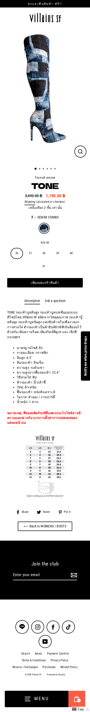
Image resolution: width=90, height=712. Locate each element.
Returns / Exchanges (25, 667)
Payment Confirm (58, 653)
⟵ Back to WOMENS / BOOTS (45, 526)
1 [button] (36, 169)
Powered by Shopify (56, 674)
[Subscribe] (73, 575)
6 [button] (55, 169)
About (38, 653)
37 (30, 253)
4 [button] (48, 169)
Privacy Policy (59, 660)
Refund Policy (69, 667)
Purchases (48, 667)
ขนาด (45, 242)
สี (45, 217)
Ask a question (55, 301)
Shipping (29, 201)
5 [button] (51, 169)
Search (25, 653)
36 (16, 253)
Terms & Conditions (34, 660)
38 (44, 253)
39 (57, 253)
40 (71, 253)
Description (32, 301)
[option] (45, 96)
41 (44, 266)
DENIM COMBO (44, 228)
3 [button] (44, 169)
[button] (80, 709)
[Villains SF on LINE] (22, 627)
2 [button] (40, 169)
